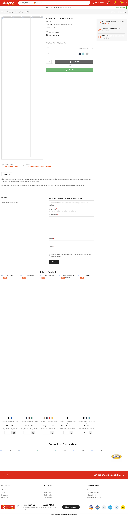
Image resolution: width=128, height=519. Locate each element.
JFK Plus (86, 426)
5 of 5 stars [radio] (72, 211)
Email (51, 247)
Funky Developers (71, 514)
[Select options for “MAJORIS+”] (14, 432)
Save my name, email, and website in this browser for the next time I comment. (71, 256)
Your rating (53, 209)
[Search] (88, 3)
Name (51, 239)
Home (3, 12)
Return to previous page (118, 12)
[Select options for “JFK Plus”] (90, 432)
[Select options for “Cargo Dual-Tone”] (52, 432)
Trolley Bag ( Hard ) (22, 12)
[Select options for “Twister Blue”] (33, 432)
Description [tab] (6, 174)
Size (47, 48)
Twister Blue (29, 426)
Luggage (10, 12)
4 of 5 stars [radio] (64, 211)
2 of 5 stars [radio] (53, 211)
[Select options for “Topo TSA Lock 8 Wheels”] (71, 432)
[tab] (6, 174)
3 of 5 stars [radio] (58, 211)
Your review (53, 215)
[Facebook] (1, 7)
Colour (48, 53)
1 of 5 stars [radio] (49, 211)
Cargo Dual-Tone (48, 426)
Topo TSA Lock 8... (67, 426)
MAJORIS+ (10, 426)
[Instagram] (4, 7)
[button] (98, 3)
